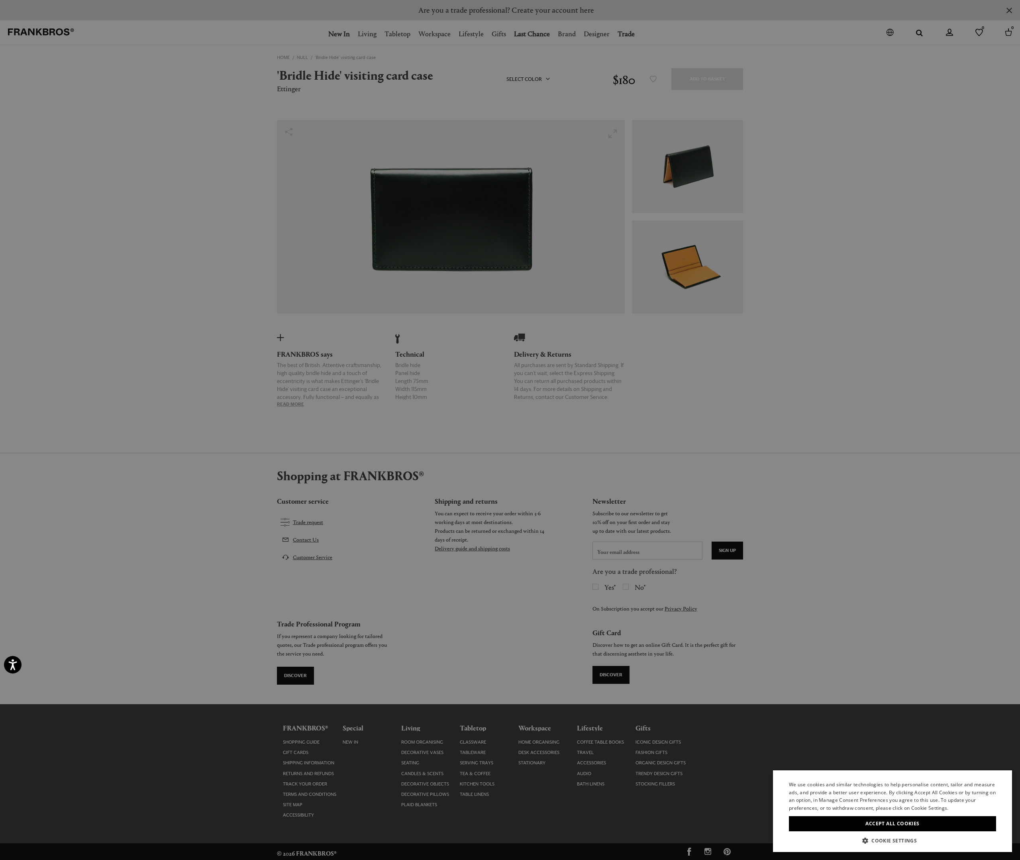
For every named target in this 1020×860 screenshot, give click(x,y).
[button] (892, 840)
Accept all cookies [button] (892, 823)
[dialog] (510, 430)
